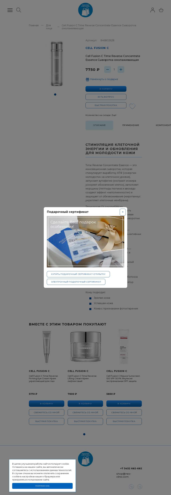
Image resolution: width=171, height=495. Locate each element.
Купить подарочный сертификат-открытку (78, 274)
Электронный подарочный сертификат (76, 282)
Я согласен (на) (42, 486)
